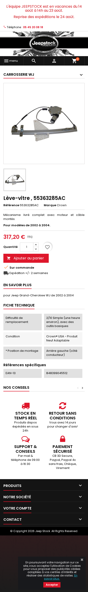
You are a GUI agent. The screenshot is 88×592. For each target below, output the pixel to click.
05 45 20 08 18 (33, 27)
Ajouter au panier (25, 258)
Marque (50, 205)
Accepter (52, 584)
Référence (11, 205)
